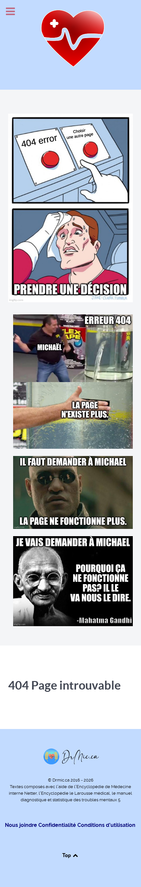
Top (67, 855)
